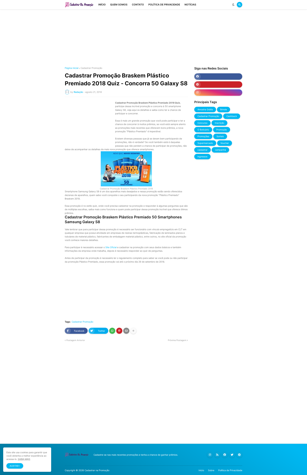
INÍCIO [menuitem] (102, 4)
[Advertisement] (153, 38)
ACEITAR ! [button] (15, 465)
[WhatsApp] (112, 331)
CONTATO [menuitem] (138, 4)
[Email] (126, 331)
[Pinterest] (119, 331)
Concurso (202, 123)
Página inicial (71, 68)
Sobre (211, 470)
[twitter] (232, 455)
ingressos (202, 156)
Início (201, 470)
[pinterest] (218, 84)
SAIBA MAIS (24, 459)
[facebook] (218, 76)
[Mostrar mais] (133, 331)
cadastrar (202, 149)
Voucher (224, 143)
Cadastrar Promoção (91, 68)
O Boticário (203, 129)
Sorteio (220, 136)
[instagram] (218, 92)
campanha (220, 149)
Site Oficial (111, 247)
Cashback (231, 116)
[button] (233, 4)
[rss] (217, 455)
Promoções (203, 136)
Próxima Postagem (177, 340)
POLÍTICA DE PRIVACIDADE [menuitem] (164, 4)
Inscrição (219, 123)
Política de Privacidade (230, 470)
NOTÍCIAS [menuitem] (190, 4)
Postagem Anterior (75, 340)
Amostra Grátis (205, 109)
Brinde (223, 109)
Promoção (221, 129)
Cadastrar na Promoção (97, 470)
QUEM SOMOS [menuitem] (118, 4)
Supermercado (205, 143)
